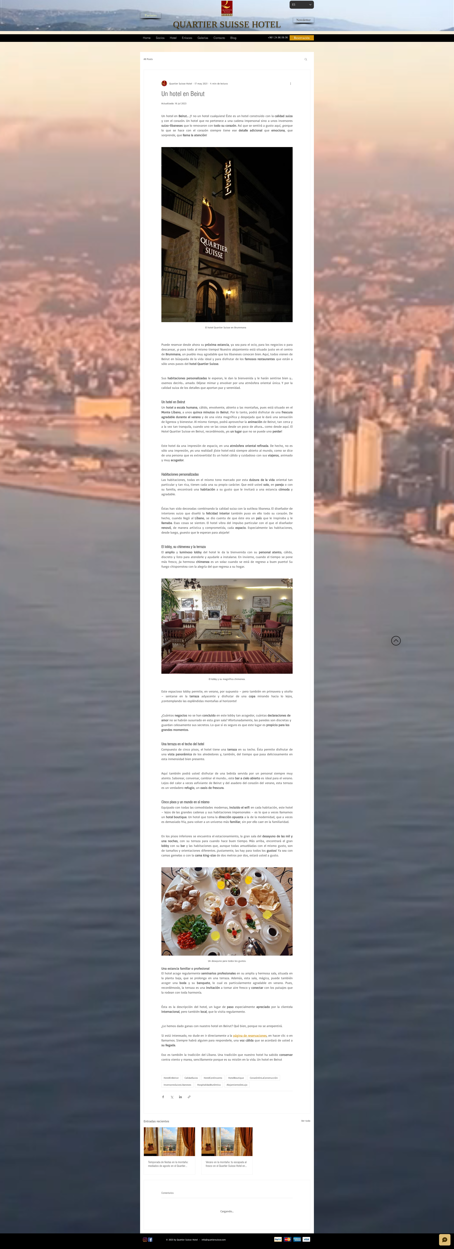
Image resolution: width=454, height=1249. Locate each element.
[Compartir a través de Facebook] (163, 1097)
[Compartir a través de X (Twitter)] (171, 1097)
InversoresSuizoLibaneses (177, 1084)
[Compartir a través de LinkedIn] (180, 1097)
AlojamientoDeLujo (237, 1084)
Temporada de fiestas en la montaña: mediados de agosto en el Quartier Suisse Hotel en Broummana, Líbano (168, 1164)
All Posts (148, 58)
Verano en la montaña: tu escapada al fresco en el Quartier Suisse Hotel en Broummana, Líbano (226, 1164)
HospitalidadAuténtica (209, 1084)
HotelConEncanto (213, 1077)
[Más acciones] (290, 83)
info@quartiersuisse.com (214, 1236)
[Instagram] (145, 1237)
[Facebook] (150, 1237)
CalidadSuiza (191, 1077)
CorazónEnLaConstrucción (264, 1077)
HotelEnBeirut (171, 1077)
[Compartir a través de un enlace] (189, 1097)
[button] (306, 59)
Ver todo (305, 1120)
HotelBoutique (236, 1077)
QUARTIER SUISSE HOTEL (227, 24)
